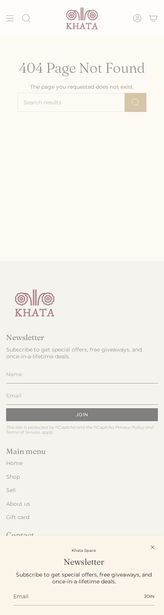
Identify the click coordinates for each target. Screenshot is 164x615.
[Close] (152, 547)
